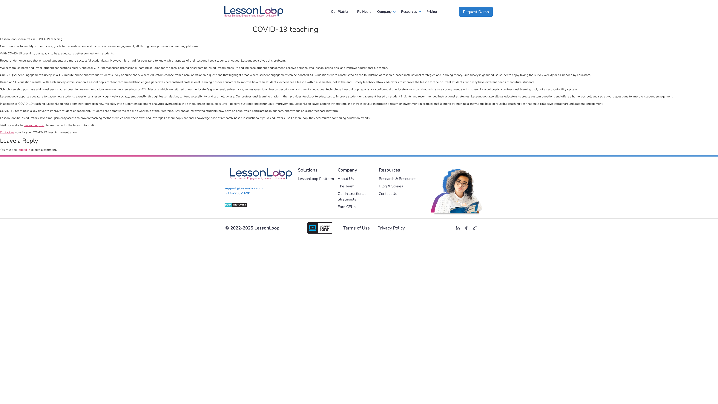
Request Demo (476, 11)
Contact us (7, 132)
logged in (24, 150)
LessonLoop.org (34, 125)
